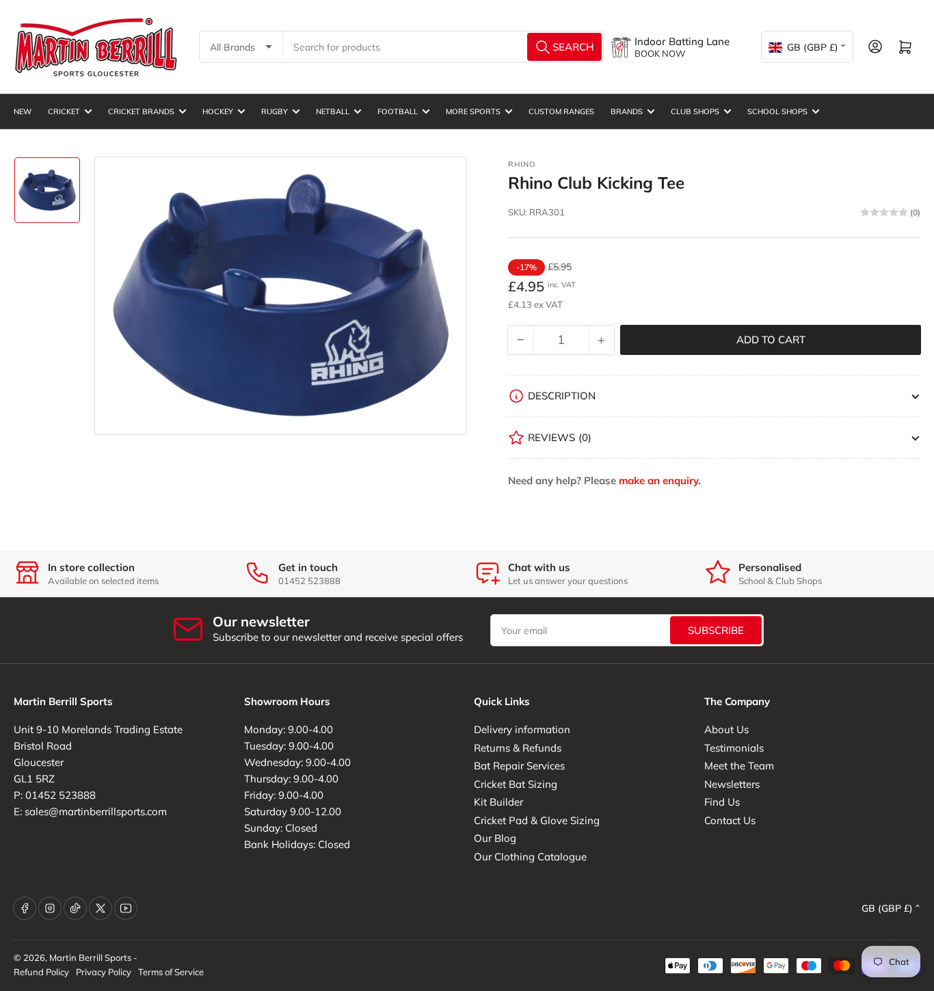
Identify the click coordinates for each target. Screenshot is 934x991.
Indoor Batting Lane (682, 41)
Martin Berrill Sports (90, 957)
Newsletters (732, 784)
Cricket (64, 111)
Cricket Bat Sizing (515, 784)
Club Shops (695, 111)
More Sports (473, 111)
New (22, 111)
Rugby (274, 111)
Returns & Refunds (517, 747)
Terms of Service (171, 971)
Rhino (521, 164)
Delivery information (522, 729)
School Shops (777, 111)
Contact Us (730, 820)
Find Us (722, 801)
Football (397, 111)
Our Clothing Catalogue (530, 856)
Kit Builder (498, 801)
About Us (726, 729)
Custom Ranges (561, 111)
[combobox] (443, 47)
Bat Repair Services (519, 765)
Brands (627, 111)
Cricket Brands (141, 111)
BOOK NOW (660, 53)
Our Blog (495, 838)
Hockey (217, 111)
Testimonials (734, 747)
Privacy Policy (103, 971)
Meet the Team (739, 765)
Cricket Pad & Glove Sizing (537, 820)
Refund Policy (41, 971)
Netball (332, 111)
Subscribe (716, 630)
